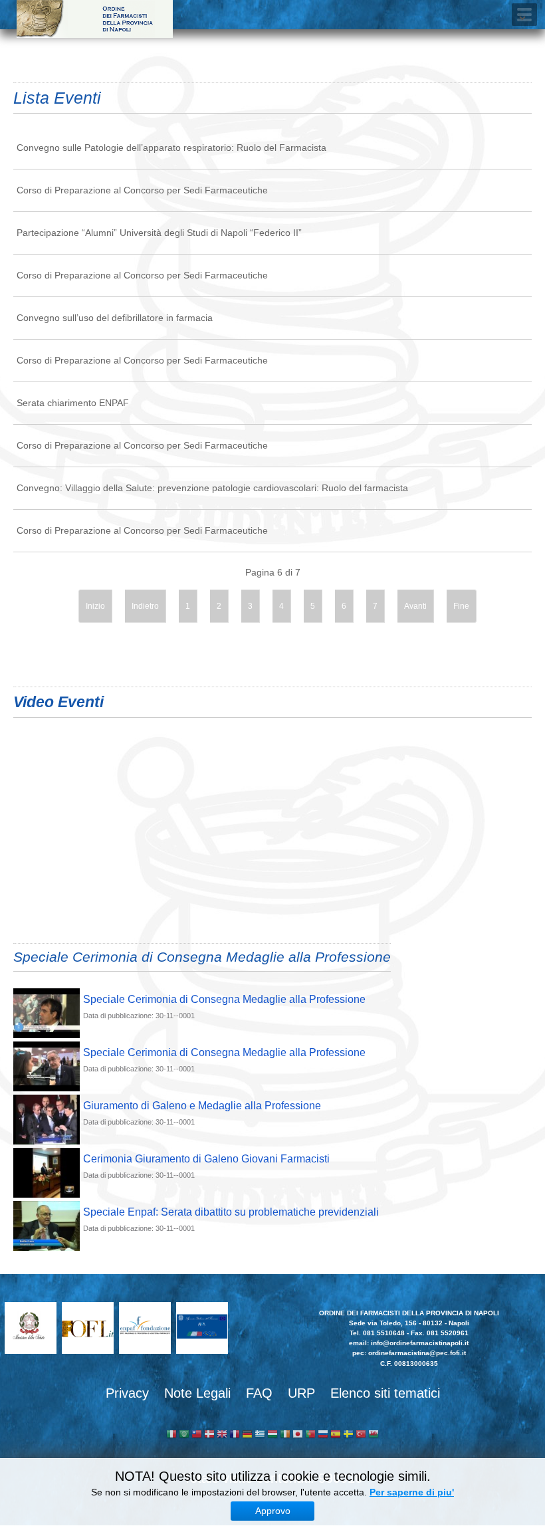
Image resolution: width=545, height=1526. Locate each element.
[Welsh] (373, 1435)
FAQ (259, 1393)
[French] (234, 1435)
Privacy (127, 1393)
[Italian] (171, 1435)
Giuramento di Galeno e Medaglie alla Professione (202, 1105)
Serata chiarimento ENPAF (73, 402)
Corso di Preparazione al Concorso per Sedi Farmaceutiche (142, 190)
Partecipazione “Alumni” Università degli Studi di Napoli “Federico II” (159, 232)
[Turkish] (361, 1435)
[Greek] (260, 1435)
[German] (247, 1435)
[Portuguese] (310, 1435)
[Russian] (323, 1435)
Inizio (95, 606)
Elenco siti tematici (385, 1393)
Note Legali (197, 1393)
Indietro (145, 606)
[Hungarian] (272, 1435)
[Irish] (285, 1435)
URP (301, 1393)
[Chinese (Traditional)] (196, 1435)
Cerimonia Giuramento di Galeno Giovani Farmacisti (206, 1158)
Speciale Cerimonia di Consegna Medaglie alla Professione (224, 999)
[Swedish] (348, 1435)
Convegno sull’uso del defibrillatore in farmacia (115, 317)
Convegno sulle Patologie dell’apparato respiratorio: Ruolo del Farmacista (171, 147)
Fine (461, 606)
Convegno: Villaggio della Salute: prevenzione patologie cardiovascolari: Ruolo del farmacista (212, 488)
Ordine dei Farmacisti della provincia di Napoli (95, 19)
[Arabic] (184, 1435)
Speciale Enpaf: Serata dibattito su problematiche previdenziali (231, 1212)
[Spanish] (335, 1435)
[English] (222, 1435)
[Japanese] (297, 1435)
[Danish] (209, 1435)
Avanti (415, 606)
